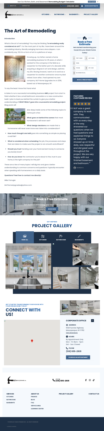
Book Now (52, 209)
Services (10, 394)
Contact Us (25, 6)
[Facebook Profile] (85, 380)
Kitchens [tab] (43, 240)
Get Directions (72, 333)
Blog (33, 400)
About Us (13, 6)
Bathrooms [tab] (61, 240)
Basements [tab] (79, 240)
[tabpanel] (52, 266)
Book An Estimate (91, 6)
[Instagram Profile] (89, 380)
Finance (34, 397)
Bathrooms (59, 14)
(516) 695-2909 (73, 351)
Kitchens (45, 14)
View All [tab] (24, 240)
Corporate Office (76, 320)
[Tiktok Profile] (93, 380)
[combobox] (85, 73)
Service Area (36, 406)
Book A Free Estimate (84, 80)
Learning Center (37, 409)
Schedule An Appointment (78, 357)
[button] (32, 341)
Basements (73, 14)
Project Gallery (91, 14)
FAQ (32, 403)
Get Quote (92, 2)
